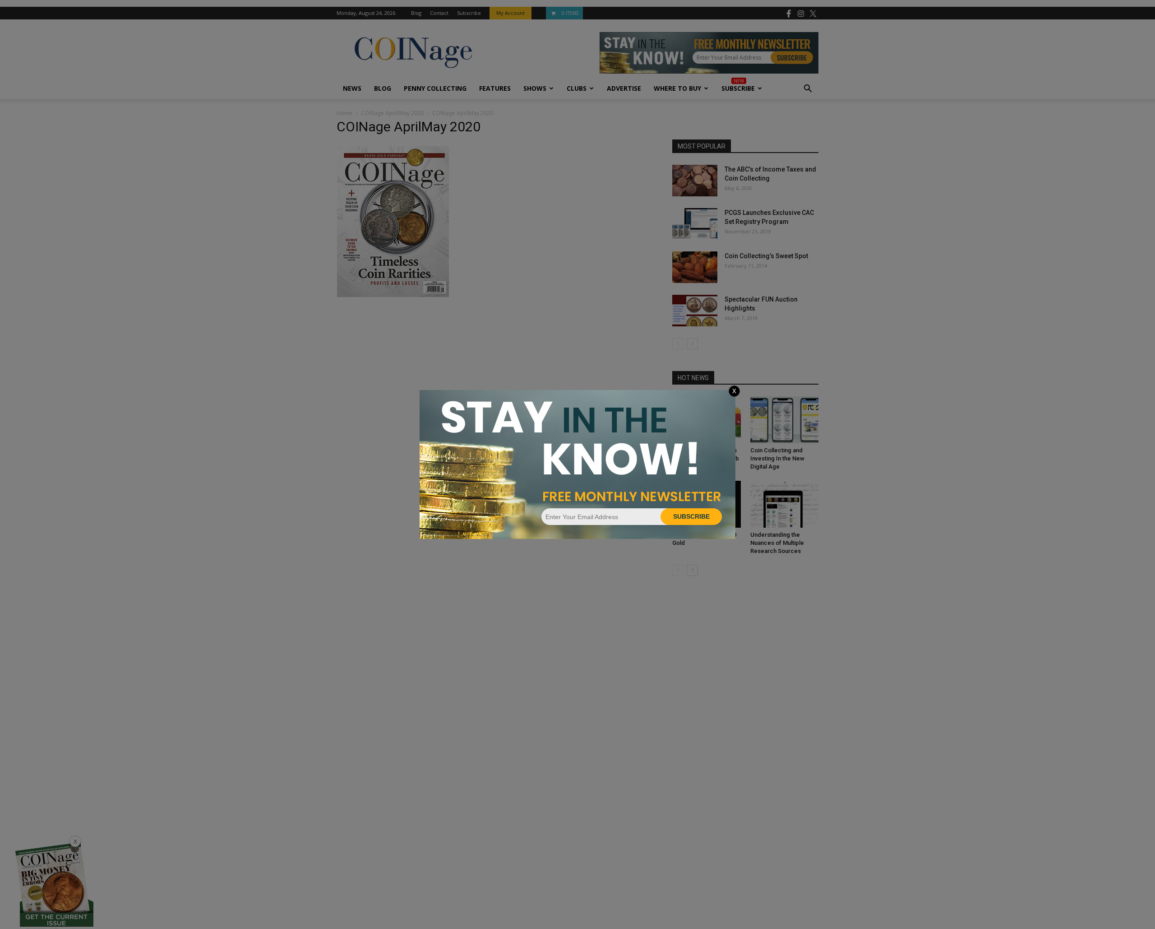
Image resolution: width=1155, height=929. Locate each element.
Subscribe (691, 516)
